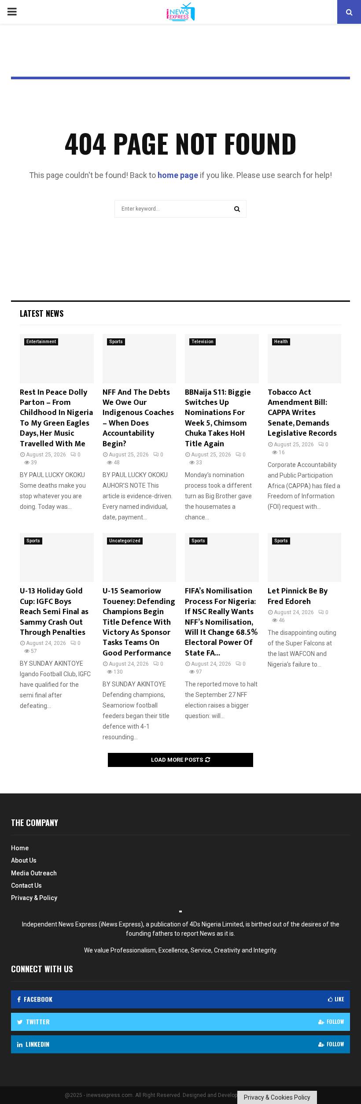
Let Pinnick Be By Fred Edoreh (298, 596)
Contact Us (26, 885)
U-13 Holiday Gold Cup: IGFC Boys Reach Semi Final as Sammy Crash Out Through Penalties (54, 612)
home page (178, 175)
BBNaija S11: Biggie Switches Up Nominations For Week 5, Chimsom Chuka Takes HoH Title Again (218, 418)
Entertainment (41, 341)
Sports (116, 341)
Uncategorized (124, 540)
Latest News (41, 313)
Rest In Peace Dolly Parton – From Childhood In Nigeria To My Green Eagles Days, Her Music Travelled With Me (56, 418)
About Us (24, 860)
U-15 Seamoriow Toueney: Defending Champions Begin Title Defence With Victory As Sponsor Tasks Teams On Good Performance (139, 622)
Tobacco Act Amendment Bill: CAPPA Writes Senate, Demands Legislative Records (302, 413)
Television (203, 341)
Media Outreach (34, 873)
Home (20, 848)
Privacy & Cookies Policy (277, 1097)
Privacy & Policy (34, 897)
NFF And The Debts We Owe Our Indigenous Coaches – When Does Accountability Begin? (138, 418)
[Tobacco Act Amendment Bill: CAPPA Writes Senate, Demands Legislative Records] (305, 358)
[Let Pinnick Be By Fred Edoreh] (305, 557)
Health (281, 341)
